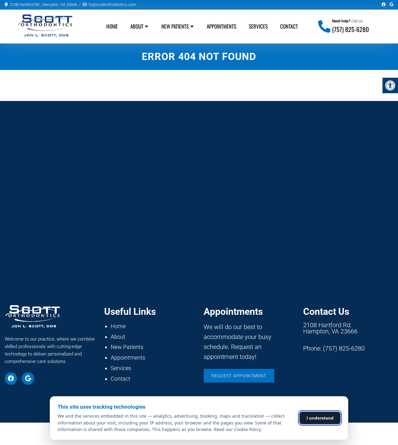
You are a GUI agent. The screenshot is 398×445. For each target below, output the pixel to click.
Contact (289, 26)
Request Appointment (238, 375)
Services (258, 26)
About (136, 26)
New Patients (175, 26)
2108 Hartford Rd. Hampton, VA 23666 (330, 328)
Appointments (221, 26)
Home (112, 26)
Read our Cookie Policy (237, 429)
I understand (320, 417)
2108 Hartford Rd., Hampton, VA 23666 (43, 4)
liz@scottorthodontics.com (112, 4)
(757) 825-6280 (350, 29)
